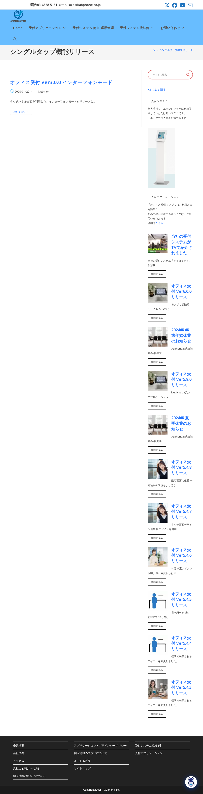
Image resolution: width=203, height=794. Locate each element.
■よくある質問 (156, 89)
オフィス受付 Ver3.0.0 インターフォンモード (61, 82)
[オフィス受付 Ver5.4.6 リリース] (158, 564)
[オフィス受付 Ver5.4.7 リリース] (158, 520)
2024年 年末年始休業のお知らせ (181, 335)
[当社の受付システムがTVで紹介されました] (158, 251)
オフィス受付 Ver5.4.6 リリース (181, 555)
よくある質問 (82, 761)
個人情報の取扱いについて (29, 776)
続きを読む (22, 112)
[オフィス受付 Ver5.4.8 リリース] (158, 476)
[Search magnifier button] (188, 74)
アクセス (18, 761)
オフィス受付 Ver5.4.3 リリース (181, 687)
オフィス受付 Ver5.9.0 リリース (181, 379)
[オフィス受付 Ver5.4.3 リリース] (158, 696)
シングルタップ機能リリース (176, 50)
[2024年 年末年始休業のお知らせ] (158, 344)
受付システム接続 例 (148, 745)
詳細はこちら (157, 274)
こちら (159, 223)
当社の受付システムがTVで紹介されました (181, 245)
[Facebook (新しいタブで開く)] (174, 5)
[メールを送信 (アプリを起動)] (190, 5)
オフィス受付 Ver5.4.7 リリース (181, 511)
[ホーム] (154, 50)
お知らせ (43, 91)
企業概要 (18, 745)
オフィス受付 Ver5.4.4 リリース (181, 643)
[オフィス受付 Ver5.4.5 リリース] (158, 608)
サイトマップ (82, 768)
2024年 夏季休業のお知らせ (181, 423)
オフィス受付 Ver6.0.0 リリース (181, 291)
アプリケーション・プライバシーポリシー (100, 745)
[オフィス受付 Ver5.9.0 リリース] (158, 388)
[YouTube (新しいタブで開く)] (182, 5)
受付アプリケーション (149, 753)
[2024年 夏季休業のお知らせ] (158, 432)
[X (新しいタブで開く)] (167, 5)
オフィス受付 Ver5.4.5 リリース (181, 599)
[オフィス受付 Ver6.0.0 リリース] (158, 300)
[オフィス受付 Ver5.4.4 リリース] (158, 652)
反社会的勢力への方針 (27, 768)
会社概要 (18, 753)
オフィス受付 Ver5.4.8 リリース (181, 467)
